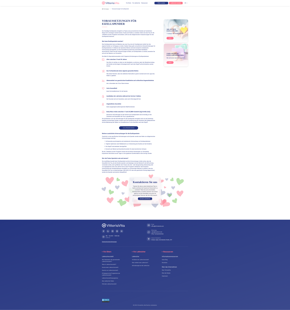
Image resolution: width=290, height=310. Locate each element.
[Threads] (117, 231)
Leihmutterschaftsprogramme (110, 278)
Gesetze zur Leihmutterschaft (110, 270)
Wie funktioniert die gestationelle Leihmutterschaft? (111, 260)
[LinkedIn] (108, 231)
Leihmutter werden (176, 3)
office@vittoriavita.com (157, 226)
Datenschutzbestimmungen (109, 242)
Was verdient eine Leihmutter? (140, 262)
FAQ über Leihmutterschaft (109, 284)
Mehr (170, 38)
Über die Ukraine (166, 273)
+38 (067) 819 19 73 (156, 232)
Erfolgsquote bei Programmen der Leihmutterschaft (111, 274)
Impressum (165, 276)
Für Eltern (128, 3)
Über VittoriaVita (166, 270)
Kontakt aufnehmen (145, 198)
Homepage (106, 8)
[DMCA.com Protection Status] (145, 300)
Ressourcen (144, 3)
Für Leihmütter (136, 3)
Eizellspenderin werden (128, 127)
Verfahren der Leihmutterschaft (140, 259)
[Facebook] (103, 231)
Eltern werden (161, 3)
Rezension (164, 262)
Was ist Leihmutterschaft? (109, 264)
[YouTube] (121, 231)
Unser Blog (165, 259)
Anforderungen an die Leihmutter (140, 265)
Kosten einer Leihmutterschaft (110, 267)
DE (185, 3)
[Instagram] (112, 231)
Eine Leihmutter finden (108, 281)
